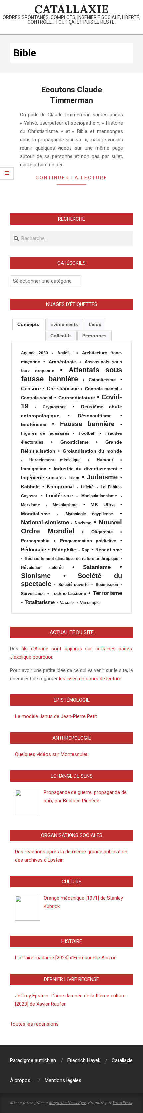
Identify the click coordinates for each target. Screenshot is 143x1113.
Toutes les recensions (34, 1024)
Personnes (94, 335)
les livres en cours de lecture (89, 678)
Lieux (95, 324)
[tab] (28, 324)
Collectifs (61, 335)
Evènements (64, 324)
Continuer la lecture (72, 177)
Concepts (28, 324)
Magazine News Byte (67, 1102)
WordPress (122, 1102)
